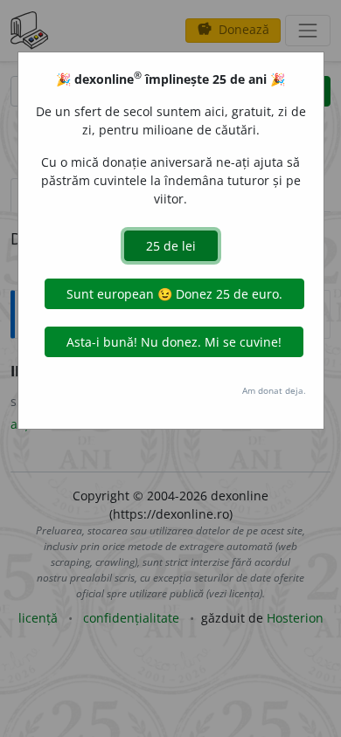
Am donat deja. (274, 390)
